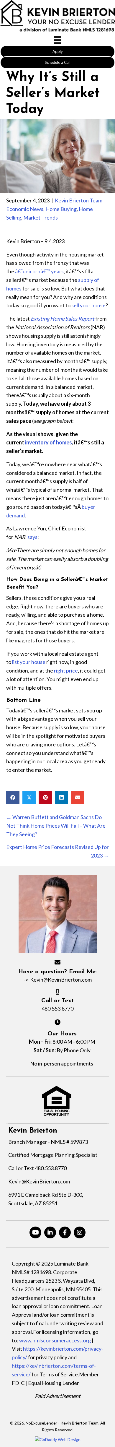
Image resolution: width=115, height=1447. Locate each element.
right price (66, 670)
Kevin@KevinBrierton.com (61, 979)
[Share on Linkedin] (61, 797)
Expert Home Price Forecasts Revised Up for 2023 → (57, 851)
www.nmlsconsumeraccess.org (55, 1340)
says (32, 537)
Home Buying (61, 209)
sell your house (88, 305)
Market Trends (40, 217)
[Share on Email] (77, 797)
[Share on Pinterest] (45, 797)
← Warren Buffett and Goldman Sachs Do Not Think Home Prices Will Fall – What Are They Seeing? (56, 825)
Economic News (24, 209)
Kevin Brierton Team (78, 200)
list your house (28, 662)
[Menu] (57, 40)
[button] (57, 51)
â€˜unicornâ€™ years (39, 271)
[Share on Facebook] (12, 797)
